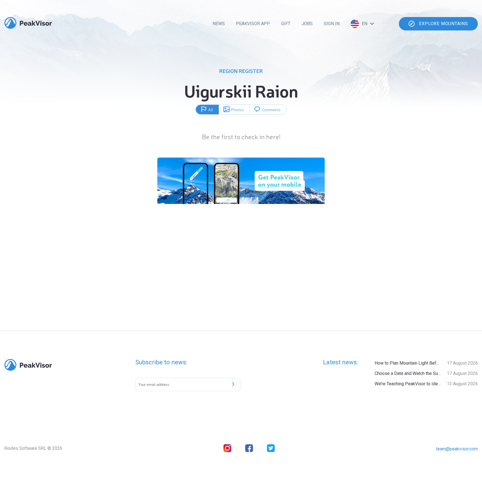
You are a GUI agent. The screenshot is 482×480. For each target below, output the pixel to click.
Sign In (331, 23)
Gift (285, 23)
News (219, 23)
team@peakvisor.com (457, 449)
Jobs (307, 23)
